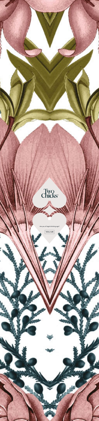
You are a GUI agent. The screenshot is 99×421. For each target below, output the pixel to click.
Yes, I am (49, 232)
